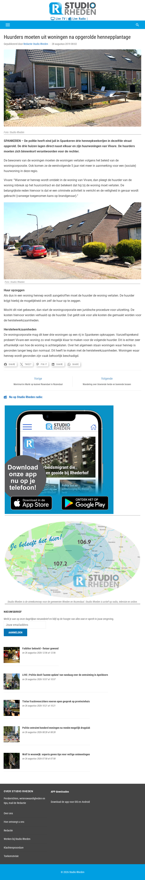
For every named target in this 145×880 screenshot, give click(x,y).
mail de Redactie (17, 802)
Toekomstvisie (11, 856)
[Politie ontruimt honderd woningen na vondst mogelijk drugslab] (12, 741)
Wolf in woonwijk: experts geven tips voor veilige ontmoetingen (56, 754)
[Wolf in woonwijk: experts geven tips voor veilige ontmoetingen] (12, 767)
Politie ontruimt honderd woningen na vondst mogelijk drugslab (56, 727)
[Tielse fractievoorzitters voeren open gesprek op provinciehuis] (12, 714)
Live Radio (78, 19)
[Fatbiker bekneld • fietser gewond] (12, 662)
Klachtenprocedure (14, 847)
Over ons (8, 813)
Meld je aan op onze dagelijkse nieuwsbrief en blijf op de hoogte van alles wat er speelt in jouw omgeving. (59, 618)
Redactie (8, 830)
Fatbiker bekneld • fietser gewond (40, 648)
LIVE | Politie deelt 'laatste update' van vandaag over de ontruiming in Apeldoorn (65, 674)
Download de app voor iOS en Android (70, 801)
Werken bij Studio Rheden (17, 838)
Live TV (60, 19)
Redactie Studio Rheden (35, 43)
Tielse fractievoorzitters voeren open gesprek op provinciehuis (56, 701)
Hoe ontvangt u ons (14, 821)
